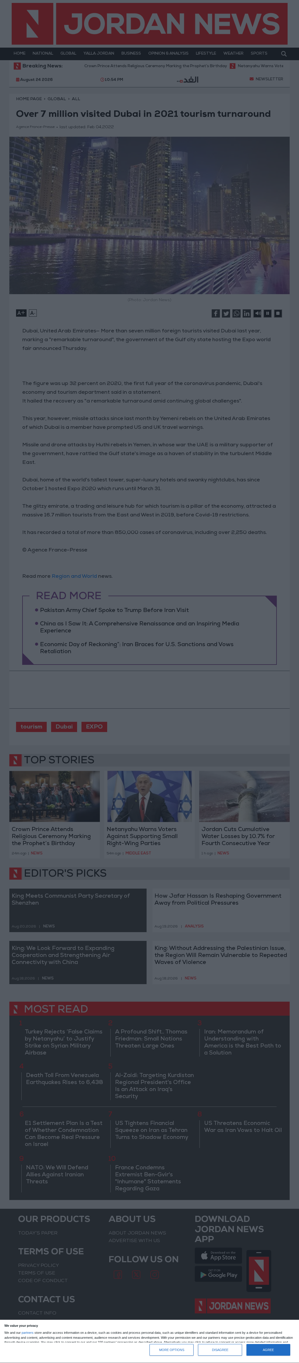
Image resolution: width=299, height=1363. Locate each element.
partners (28, 1332)
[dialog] (149, 1341)
